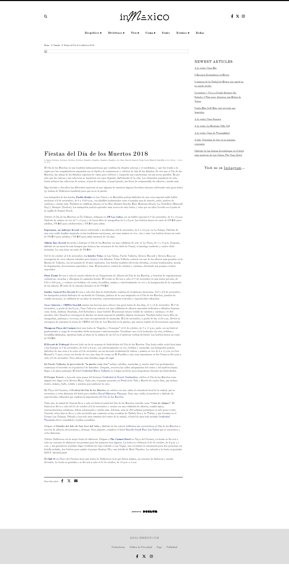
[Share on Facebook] (62, 480)
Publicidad (172, 547)
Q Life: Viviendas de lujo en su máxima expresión (215, 142)
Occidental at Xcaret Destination (119, 377)
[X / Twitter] (237, 16)
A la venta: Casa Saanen (208, 119)
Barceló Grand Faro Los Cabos (142, 430)
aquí (111, 358)
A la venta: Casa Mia (206, 68)
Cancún (48, 160)
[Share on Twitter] (69, 480)
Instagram (232, 168)
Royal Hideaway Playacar (112, 394)
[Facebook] (232, 16)
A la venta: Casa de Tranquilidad (212, 133)
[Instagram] (243, 16)
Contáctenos (118, 547)
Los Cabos (120, 160)
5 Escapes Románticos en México (212, 75)
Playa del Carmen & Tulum (134, 160)
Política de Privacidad (141, 547)
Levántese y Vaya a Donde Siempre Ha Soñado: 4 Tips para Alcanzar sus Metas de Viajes (218, 97)
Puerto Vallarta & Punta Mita (154, 160)
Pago (159, 547)
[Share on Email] (75, 480)
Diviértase (55, 160)
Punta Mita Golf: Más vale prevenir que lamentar (215, 110)
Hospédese (87, 160)
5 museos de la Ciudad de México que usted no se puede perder (219, 84)
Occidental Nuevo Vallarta (96, 371)
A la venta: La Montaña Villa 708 (212, 126)
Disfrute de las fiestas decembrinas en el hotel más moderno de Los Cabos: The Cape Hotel (219, 153)
